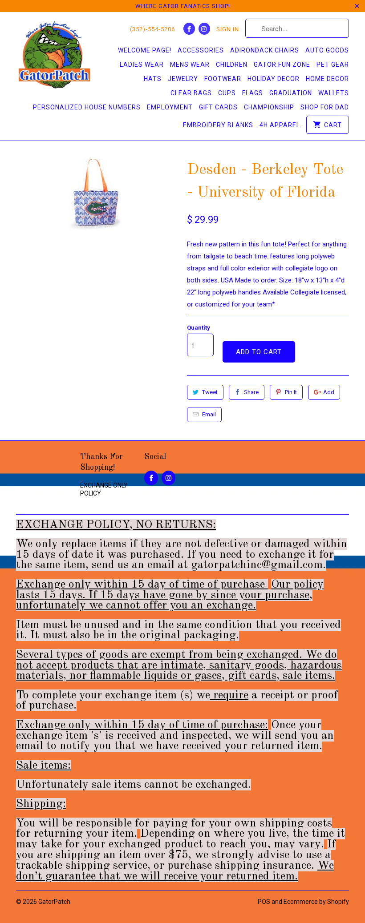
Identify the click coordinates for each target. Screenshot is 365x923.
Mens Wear (190, 64)
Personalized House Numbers (87, 107)
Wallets (333, 93)
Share (251, 392)
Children (231, 64)
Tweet (210, 392)
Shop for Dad (324, 107)
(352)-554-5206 (152, 29)
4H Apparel (280, 125)
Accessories (201, 50)
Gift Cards (218, 107)
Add (328, 392)
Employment (170, 107)
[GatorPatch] (54, 56)
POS (264, 901)
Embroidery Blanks (218, 125)
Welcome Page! (144, 50)
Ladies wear (142, 64)
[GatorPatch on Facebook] (189, 29)
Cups (227, 93)
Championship (269, 107)
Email (209, 414)
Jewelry (183, 78)
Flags (252, 93)
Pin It (291, 392)
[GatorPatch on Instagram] (204, 29)
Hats (153, 78)
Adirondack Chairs (264, 50)
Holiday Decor (273, 78)
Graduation (290, 93)
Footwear (222, 78)
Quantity (198, 327)
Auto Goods (327, 50)
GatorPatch (54, 901)
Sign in (227, 29)
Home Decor (327, 78)
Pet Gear (332, 64)
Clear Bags (191, 93)
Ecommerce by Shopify (316, 901)
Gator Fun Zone (282, 64)
